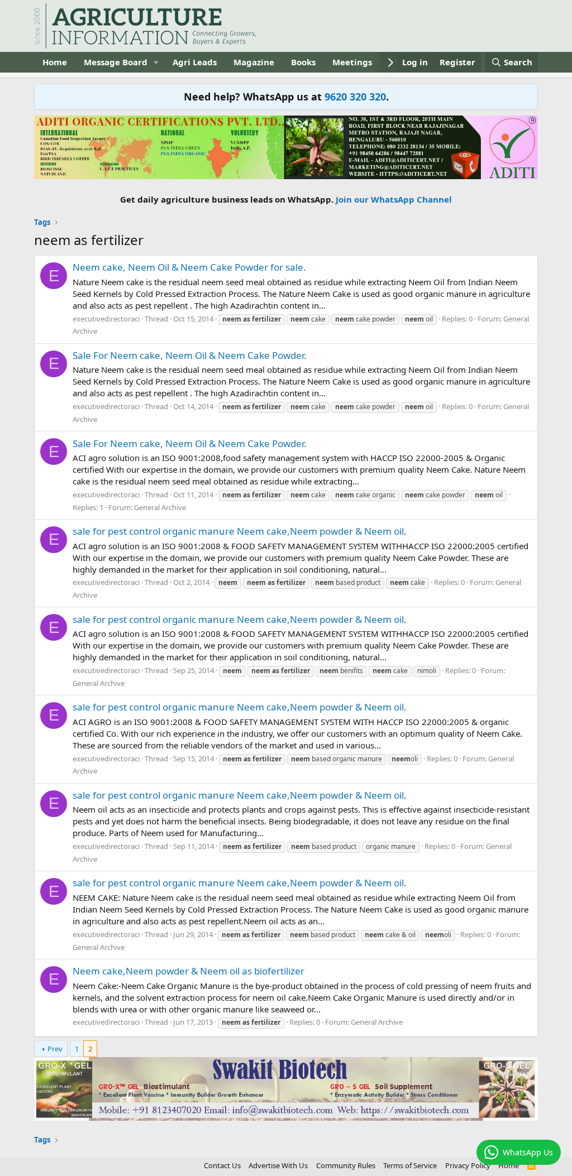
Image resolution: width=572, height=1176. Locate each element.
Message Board (115, 62)
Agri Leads (195, 62)
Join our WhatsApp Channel (394, 199)
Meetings (352, 62)
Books (303, 62)
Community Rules (345, 1165)
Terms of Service (410, 1165)
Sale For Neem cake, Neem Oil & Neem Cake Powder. (190, 355)
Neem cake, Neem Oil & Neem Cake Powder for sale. (189, 267)
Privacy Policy (467, 1165)
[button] (156, 62)
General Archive (160, 507)
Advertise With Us (278, 1165)
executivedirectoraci (106, 319)
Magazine (253, 62)
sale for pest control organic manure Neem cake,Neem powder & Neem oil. (240, 531)
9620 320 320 (355, 96)
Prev (55, 1049)
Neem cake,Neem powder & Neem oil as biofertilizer (188, 970)
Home (54, 62)
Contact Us (222, 1165)
